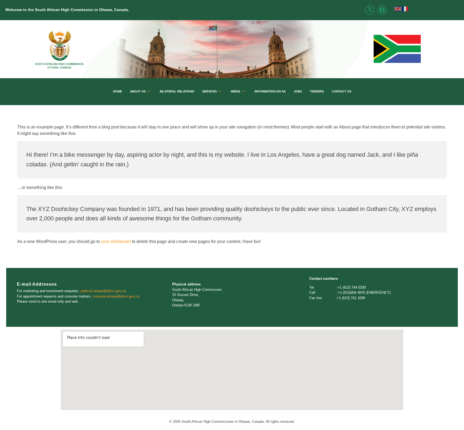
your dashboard (116, 241)
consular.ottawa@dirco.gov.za (116, 296)
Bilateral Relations (177, 91)
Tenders (317, 91)
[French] (405, 8)
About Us (138, 91)
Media (235, 91)
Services (209, 91)
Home (117, 91)
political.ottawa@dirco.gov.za (103, 291)
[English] (398, 8)
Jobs (298, 91)
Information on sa (270, 91)
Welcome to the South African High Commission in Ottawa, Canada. (67, 10)
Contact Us (341, 91)
